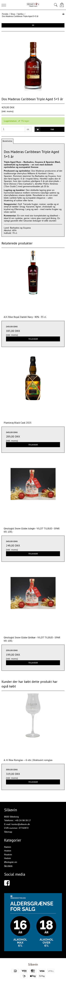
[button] (33, 25)
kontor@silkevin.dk (21, 824)
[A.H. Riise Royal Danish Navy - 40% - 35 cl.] (33, 281)
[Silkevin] (33, 5)
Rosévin (8, 854)
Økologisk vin (10, 862)
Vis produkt (33, 339)
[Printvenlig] (63, 14)
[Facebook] (7, 884)
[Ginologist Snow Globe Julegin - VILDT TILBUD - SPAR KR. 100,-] (33, 493)
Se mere (8, 866)
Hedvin (7, 858)
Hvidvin (7, 850)
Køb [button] (52, 129)
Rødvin (7, 847)
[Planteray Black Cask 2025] (33, 387)
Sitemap (8, 832)
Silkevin (33, 964)
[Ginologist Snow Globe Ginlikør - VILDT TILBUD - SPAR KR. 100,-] (33, 602)
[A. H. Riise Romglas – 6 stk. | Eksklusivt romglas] (33, 724)
